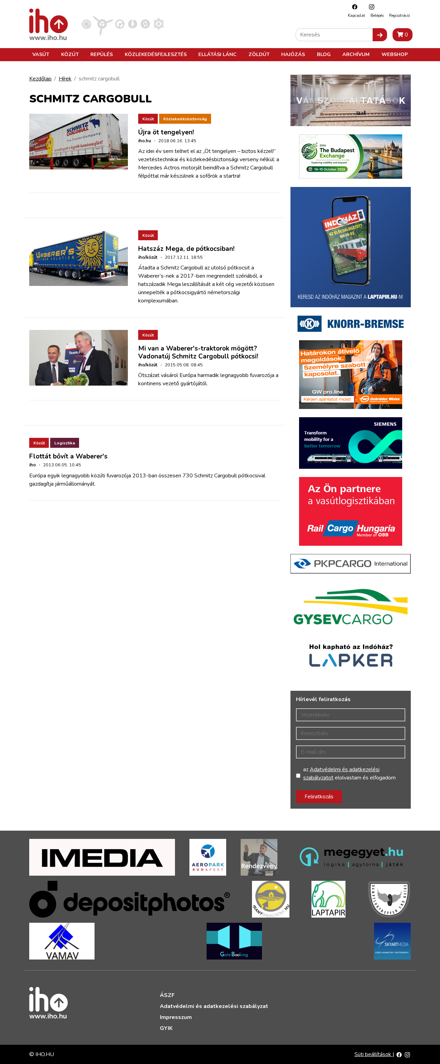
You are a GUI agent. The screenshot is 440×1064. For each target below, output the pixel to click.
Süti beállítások (373, 1054)
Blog (324, 54)
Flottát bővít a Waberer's (68, 456)
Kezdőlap (40, 78)
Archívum (356, 54)
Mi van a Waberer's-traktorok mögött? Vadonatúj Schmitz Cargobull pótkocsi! (198, 352)
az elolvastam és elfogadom (349, 774)
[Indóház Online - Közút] (119, 23)
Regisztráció (399, 15)
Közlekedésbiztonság (185, 119)
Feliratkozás (319, 796)
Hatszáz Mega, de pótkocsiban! (186, 248)
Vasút (40, 54)
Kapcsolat (356, 15)
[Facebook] (353, 6)
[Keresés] (380, 34)
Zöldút (259, 54)
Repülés (101, 54)
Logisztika (64, 443)
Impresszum (176, 1017)
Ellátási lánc (217, 54)
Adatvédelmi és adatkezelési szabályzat (214, 1006)
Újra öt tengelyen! (166, 132)
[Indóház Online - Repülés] (103, 23)
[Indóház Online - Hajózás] (158, 23)
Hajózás (293, 54)
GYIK (166, 1028)
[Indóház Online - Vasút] (86, 23)
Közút (70, 54)
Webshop (395, 54)
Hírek (65, 78)
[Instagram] (370, 6)
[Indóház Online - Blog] (132, 23)
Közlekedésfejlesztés (156, 54)
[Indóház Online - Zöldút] (145, 23)
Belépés (377, 15)
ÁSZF (167, 995)
